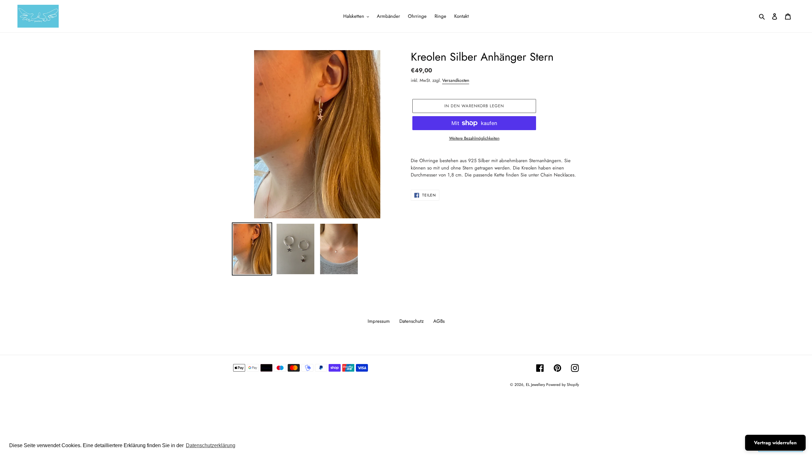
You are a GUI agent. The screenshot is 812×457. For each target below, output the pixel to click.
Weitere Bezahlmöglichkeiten (474, 138)
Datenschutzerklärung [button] (210, 445)
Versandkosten (455, 80)
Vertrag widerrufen (775, 442)
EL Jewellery (536, 384)
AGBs (439, 321)
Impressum (379, 321)
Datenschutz (411, 321)
